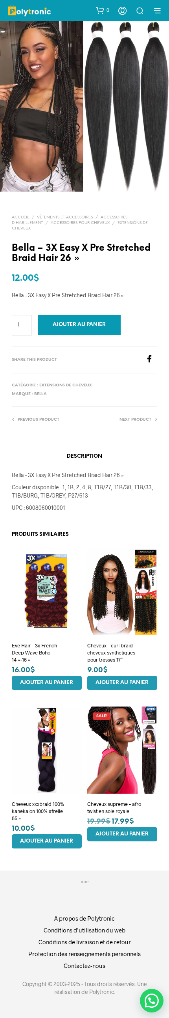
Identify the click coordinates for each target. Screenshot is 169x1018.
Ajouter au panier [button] (46, 682)
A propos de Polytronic (84, 918)
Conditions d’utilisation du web (84, 930)
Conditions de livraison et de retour (85, 941)
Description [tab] (84, 456)
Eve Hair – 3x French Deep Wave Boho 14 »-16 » (34, 652)
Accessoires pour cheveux (80, 223)
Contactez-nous (84, 965)
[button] (102, 10)
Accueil (20, 217)
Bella (40, 394)
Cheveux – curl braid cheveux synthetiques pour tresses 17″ (111, 652)
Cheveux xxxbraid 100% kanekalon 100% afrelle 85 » (38, 810)
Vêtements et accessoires (65, 217)
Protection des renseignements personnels (84, 953)
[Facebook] (151, 360)
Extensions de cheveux (65, 385)
